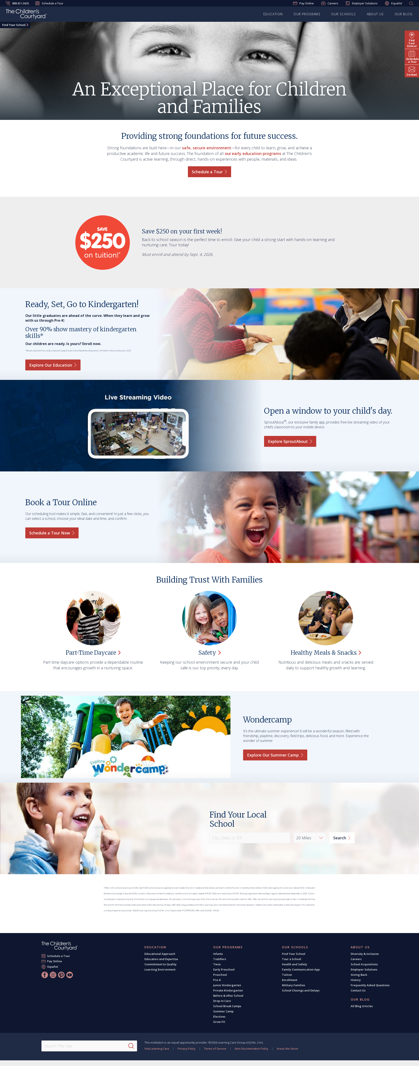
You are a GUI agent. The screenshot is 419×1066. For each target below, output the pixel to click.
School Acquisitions (364, 964)
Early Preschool (224, 969)
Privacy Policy (187, 1049)
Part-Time (91, 652)
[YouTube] (69, 975)
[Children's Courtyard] (26, 14)
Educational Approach (159, 953)
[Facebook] (44, 975)
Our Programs (307, 14)
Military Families (293, 985)
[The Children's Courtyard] (59, 946)
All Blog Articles (362, 1006)
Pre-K (217, 980)
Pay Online (306, 3)
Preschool (220, 974)
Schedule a (207, 171)
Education (273, 14)
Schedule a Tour (52, 3)
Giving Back (359, 974)
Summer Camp (223, 1011)
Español (396, 3)
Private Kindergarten (228, 990)
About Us (375, 14)
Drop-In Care (222, 1001)
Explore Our (50, 365)
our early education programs (253, 153)
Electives (219, 1016)
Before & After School (228, 995)
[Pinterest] (61, 975)
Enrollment (289, 980)
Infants (218, 953)
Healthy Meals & (324, 652)
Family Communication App (301, 969)
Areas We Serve (287, 1049)
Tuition (287, 974)
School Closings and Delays (300, 990)
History (356, 980)
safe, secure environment (206, 147)
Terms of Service (215, 1049)
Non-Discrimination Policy (251, 1049)
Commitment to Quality (160, 964)
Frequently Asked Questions (370, 985)
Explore (288, 441)
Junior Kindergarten (227, 985)
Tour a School (291, 959)
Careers (333, 3)
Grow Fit (219, 1021)
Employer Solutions (365, 3)
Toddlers (219, 959)
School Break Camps (227, 1006)
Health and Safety (294, 964)
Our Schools (343, 14)
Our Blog (403, 14)
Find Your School (14, 25)
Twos (217, 964)
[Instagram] (53, 975)
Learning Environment (159, 969)
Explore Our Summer (273, 755)
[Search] (131, 1046)
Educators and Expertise (161, 959)
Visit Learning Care (156, 1049)
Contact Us (358, 990)
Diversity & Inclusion (365, 953)
